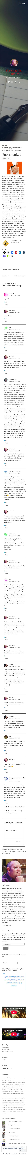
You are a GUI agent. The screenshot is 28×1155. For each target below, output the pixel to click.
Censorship (8, 1084)
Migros (9, 269)
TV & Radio (16, 1109)
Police (14, 1100)
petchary (11, 664)
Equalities (4, 1089)
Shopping (19, 147)
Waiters (10, 1111)
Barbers (10, 1078)
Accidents (4, 1077)
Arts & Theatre (5, 1078)
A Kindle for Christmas (14, 1128)
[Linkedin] (18, 82)
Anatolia (16, 1077)
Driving (6, 1087)
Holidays (22, 1093)
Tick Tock (6, 276)
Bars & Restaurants (16, 1078)
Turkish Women (11, 1109)
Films (22, 1089)
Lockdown (7, 1096)
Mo (10, 579)
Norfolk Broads (11, 1098)
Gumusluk (6, 147)
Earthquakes (11, 1087)
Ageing (8, 1077)
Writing (21, 1111)
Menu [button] (23, 3)
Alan (10, 736)
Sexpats (15, 1104)
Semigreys (12, 1104)
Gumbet (21, 1091)
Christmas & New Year (12, 1086)
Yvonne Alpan (12, 379)
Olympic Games (22, 1098)
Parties (8, 1100)
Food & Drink (7, 1091)
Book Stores (10, 1082)
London (10, 1096)
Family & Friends (17, 1089)
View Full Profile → (7, 925)
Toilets (3, 1107)
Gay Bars (12, 1091)
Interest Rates (7, 1095)
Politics (17, 1100)
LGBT (3, 1096)
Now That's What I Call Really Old (17, 1143)
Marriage (14, 1096)
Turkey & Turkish (13, 1107)
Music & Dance (5, 1098)
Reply (6, 304)
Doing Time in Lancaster (15, 1125)
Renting (17, 1102)
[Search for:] (10, 962)
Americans (12, 1077)
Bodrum (13, 1080)
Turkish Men (4, 1109)
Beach (23, 1078)
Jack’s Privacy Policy (7, 1051)
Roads (14, 147)
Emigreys (20, 1087)
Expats (12, 1089)
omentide (11, 294)
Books (6, 1082)
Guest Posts (17, 1091)
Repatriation (22, 1102)
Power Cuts (22, 1100)
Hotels (3, 1095)
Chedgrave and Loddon (14, 1084)
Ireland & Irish (17, 1095)
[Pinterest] (15, 82)
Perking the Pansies (14, 72)
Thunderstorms (20, 1105)
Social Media (4, 1105)
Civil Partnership (20, 1086)
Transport (4, 149)
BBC (21, 1078)
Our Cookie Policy (20, 1148)
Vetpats (20, 1109)
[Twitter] (9, 82)
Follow (5, 948)
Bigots (3, 1080)
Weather (14, 1111)
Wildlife (18, 1111)
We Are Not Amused (13, 1136)
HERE (6, 954)
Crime (3, 1087)
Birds (6, 1080)
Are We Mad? (5, 1047)
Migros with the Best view (17, 807)
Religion (10, 1102)
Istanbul (22, 1095)
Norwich (16, 1098)
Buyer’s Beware (15, 242)
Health (13, 1093)
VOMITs (7, 1111)
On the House (12, 1132)
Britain (19, 1082)
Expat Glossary (6, 1049)
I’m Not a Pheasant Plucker (15, 1121)
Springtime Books (13, 1105)
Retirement (4, 1104)
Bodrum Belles (18, 1080)
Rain (7, 1102)
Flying (3, 1091)
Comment (18, 841)
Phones (11, 1100)
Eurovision (9, 1089)
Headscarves (9, 1093)
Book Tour (15, 1082)
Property (11, 147)
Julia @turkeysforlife (15, 472)
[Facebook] (12, 82)
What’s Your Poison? (19, 276)
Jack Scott (4, 145)
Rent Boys (14, 1102)
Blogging (9, 1080)
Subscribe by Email (7, 931)
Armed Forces (21, 1077)
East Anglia (16, 1087)
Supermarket (15, 269)
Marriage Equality (20, 1096)
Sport (9, 1105)
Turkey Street (19, 1107)
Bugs (22, 1082)
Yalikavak (10, 149)
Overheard (4, 1100)
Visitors (3, 1111)
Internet (12, 1095)
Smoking (23, 1104)
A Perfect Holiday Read (14, 1139)
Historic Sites (17, 1093)
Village (24, 1109)
